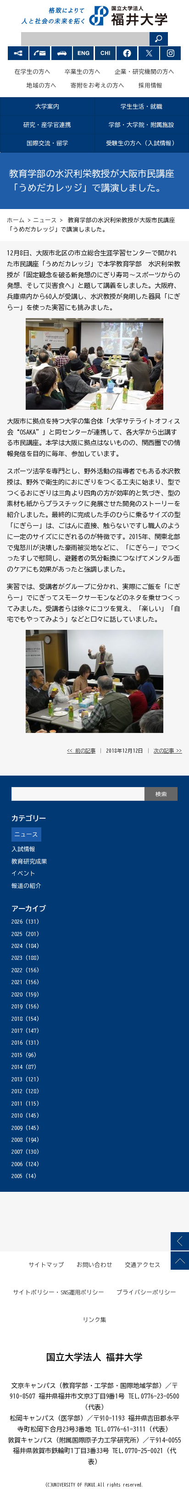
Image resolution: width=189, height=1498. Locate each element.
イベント (23, 873)
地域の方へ (41, 85)
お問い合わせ (94, 1265)
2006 (16, 1164)
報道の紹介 (26, 886)
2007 (16, 1152)
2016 (16, 1043)
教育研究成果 (29, 862)
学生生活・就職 (141, 107)
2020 (16, 994)
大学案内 (47, 107)
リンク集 (94, 1320)
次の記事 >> (168, 750)
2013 (16, 1079)
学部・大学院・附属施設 (141, 125)
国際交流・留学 (47, 143)
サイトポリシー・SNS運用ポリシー (59, 1292)
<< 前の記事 (81, 750)
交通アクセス (143, 1265)
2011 (16, 1104)
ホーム (16, 220)
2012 (16, 1091)
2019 (16, 1006)
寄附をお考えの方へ (97, 85)
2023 (16, 958)
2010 (16, 1115)
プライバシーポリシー (146, 1292)
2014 (16, 1067)
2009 (16, 1128)
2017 (16, 1031)
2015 (16, 1055)
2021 (16, 982)
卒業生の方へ (82, 72)
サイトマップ (46, 1265)
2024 (16, 946)
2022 (16, 970)
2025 (16, 934)
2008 (16, 1140)
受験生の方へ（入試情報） (142, 143)
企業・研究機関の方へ (144, 72)
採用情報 (150, 85)
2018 (16, 1019)
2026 (16, 922)
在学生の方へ (32, 72)
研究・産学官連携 (47, 125)
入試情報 (23, 849)
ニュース (45, 220)
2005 (16, 1176)
